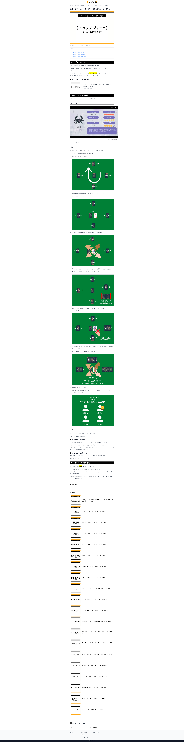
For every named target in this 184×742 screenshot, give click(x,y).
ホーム (71, 732)
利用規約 (83, 735)
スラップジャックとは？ (78, 52)
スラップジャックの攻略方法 (79, 56)
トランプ (73, 488)
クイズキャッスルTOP (74, 5)
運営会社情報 (84, 732)
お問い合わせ (96, 732)
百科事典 (82, 5)
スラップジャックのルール (79, 54)
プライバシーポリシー (86, 737)
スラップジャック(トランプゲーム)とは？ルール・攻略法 (97, 5)
